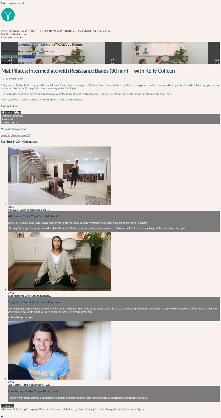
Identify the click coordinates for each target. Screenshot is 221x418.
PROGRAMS (49, 30)
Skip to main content (12, 2)
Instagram (32, 409)
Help (75, 409)
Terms (82, 409)
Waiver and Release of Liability (55, 409)
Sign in (106, 30)
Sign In (22, 33)
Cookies (100, 409)
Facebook (7, 112)
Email (18, 112)
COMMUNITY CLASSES (71, 30)
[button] (3, 28)
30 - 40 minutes (9, 78)
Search (14, 30)
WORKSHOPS (33, 30)
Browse (5, 30)
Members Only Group (13, 409)
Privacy (90, 409)
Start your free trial (12, 56)
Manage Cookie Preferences (121, 409)
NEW (21, 30)
